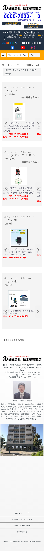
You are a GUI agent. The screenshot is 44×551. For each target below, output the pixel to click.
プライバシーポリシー (22, 525)
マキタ (8, 74)
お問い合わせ (22, 532)
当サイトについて (22, 513)
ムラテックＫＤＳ (20, 70)
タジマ (8, 70)
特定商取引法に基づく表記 (22, 519)
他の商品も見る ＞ (31, 97)
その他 (33, 70)
